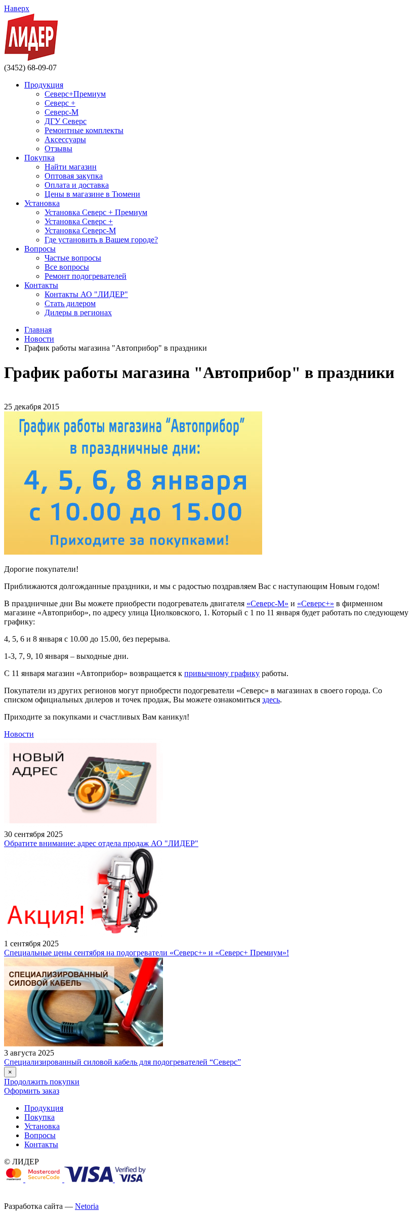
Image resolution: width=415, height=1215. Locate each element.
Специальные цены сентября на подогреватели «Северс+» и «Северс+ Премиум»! (146, 952)
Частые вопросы (73, 258)
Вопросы (40, 248)
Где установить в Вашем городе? (101, 239)
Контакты (41, 285)
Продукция (43, 84)
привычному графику (222, 673)
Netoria (87, 1206)
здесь (271, 699)
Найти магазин (71, 166)
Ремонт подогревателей (86, 276)
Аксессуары (65, 139)
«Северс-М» (267, 603)
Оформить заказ (31, 1090)
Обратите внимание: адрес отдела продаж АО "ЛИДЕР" (101, 843)
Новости (39, 338)
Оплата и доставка (77, 185)
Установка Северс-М (80, 230)
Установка (42, 203)
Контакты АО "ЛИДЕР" (86, 294)
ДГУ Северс (66, 121)
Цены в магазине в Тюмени (92, 194)
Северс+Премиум (75, 94)
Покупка (39, 157)
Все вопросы (67, 267)
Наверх (16, 8)
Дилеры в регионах (78, 312)
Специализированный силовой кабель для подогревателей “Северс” (122, 1062)
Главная (38, 329)
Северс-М (61, 112)
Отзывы (58, 148)
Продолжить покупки (41, 1081)
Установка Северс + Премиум (96, 212)
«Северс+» (315, 603)
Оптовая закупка (74, 176)
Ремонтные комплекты (84, 130)
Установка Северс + (79, 221)
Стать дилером (70, 303)
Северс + (60, 103)
